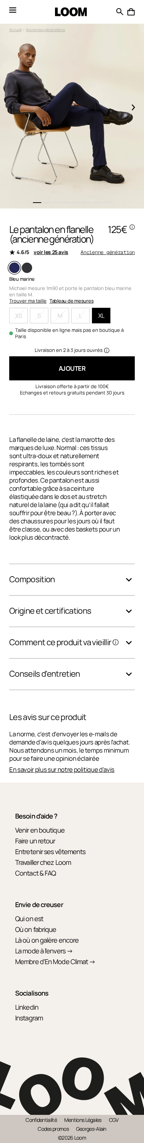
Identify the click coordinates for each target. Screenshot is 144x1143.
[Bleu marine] (14, 268)
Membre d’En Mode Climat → (55, 961)
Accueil (15, 29)
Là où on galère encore (47, 940)
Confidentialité (41, 1119)
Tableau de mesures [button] (71, 301)
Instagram (29, 1017)
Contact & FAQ (35, 873)
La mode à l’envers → (44, 950)
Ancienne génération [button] (107, 252)
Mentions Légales (83, 1119)
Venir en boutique (40, 830)
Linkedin (26, 1007)
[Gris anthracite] (27, 268)
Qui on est (29, 918)
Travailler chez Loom (43, 862)
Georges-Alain (91, 1128)
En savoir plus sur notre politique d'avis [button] (61, 770)
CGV (114, 1119)
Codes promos (53, 1128)
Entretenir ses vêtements (50, 851)
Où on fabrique (35, 929)
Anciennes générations (45, 29)
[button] (131, 12)
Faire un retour (35, 840)
